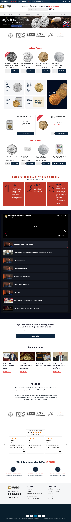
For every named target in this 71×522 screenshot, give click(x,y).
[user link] (53, 9)
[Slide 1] (33, 27)
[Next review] (66, 444)
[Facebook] (10, 498)
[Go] (46, 9)
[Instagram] (17, 498)
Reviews (50, 496)
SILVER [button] (18, 14)
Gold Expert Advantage (54, 489)
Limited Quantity (61, 133)
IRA (4, 14)
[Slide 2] (35, 27)
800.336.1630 (60, 163)
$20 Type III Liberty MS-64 (24, 116)
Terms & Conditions (31, 496)
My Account (29, 489)
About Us (50, 493)
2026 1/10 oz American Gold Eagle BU (58, 117)
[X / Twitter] (12, 498)
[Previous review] (4, 444)
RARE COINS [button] (28, 14)
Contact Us (29, 491)
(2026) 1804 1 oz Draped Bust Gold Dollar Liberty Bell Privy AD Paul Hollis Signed (59, 158)
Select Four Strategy (53, 491)
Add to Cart (15, 71)
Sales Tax (50, 498)
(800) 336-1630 (65, 1)
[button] (50, 9)
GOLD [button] (10, 14)
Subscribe (35, 336)
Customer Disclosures (32, 498)
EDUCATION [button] (52, 14)
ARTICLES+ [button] (63, 14)
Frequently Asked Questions (34, 493)
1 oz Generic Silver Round (11, 156)
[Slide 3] (38, 27)
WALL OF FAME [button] (40, 14)
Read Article (7, 371)
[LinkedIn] (15, 498)
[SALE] (43, 125)
